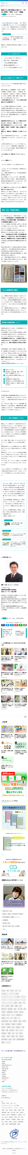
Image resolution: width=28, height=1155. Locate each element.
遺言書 (10, 1039)
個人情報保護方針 (10, 1148)
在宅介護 (21, 1011)
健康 (15, 1008)
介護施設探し (6, 920)
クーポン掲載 (16, 996)
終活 (9, 14)
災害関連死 (7, 1024)
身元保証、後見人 (5, 1066)
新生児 (20, 1021)
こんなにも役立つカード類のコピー (13, 58)
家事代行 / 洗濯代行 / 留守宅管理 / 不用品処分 (13, 914)
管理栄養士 (4, 1033)
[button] (3, 625)
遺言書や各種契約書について (11, 65)
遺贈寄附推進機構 (19, 14)
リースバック (9, 1002)
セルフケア (23, 996)
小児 (11, 1018)
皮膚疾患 (9, 1027)
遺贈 (14, 1039)
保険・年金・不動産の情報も (11, 60)
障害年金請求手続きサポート (7, 1065)
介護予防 (7, 1005)
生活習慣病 (19, 1024)
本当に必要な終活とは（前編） (10, 23)
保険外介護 (4, 1008)
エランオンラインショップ (7, 996)
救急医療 (15, 1021)
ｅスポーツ (8, 1042)
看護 (23, 1027)
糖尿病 (9, 1033)
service (12, 990)
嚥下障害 (16, 1011)
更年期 (24, 1021)
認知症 (13, 14)
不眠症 (20, 1002)
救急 (10, 1021)
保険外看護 (10, 1008)
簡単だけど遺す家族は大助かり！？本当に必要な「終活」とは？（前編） (17, 38)
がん (20, 990)
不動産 (15, 1002)
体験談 (12, 1005)
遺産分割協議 (4, 1039)
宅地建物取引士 (19, 1015)
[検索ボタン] (23, 3)
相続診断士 (18, 1027)
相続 (13, 1027)
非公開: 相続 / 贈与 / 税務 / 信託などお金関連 (17, 523)
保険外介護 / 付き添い (8, 911)
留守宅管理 (4, 1074)
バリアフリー (4, 999)
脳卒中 (21, 1033)
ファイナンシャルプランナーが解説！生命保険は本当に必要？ (18, 534)
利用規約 (14, 1150)
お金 (16, 990)
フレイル (23, 999)
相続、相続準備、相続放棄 (6, 1059)
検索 (25, 716)
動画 (25, 1008)
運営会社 (4, 1148)
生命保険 (13, 1024)
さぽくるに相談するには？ (6, 1097)
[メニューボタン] (26, 3)
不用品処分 (4, 1076)
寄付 (8, 1018)
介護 (3, 1005)
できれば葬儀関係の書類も (11, 63)
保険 (20, 1005)
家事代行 (3, 1072)
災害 (3, 1024)
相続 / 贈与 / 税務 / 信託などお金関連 (11, 926)
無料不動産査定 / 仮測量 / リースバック (11, 917)
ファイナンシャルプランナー (14, 999)
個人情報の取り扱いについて (20, 1148)
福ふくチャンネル (19, 1030)
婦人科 (8, 1015)
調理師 (13, 1036)
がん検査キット (5, 993)
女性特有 (3, 1015)
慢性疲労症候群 (5, 1021)
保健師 (16, 1005)
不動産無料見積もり (5, 1077)
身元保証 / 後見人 (7, 923)
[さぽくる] (4, 3)
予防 (24, 1002)
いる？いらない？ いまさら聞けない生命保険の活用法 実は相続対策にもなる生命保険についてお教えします (18, 544)
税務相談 (3, 1061)
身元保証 (21, 1036)
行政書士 (3, 1036)
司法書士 (3, 1011)
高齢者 (3, 1042)
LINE (8, 990)
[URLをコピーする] (25, 625)
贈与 (17, 1036)
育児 (17, 1033)
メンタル (3, 1002)
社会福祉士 (12, 1030)
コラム (4, 14)
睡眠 (7, 1030)
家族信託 (3, 1018)
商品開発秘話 (9, 1011)
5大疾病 (3, 990)
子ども (13, 1015)
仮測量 (3, 1081)
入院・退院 (20, 1008)
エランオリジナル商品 (14, 993)
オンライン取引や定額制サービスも (13, 67)
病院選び (3, 1027)
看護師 (3, 1030)
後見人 (15, 1018)
